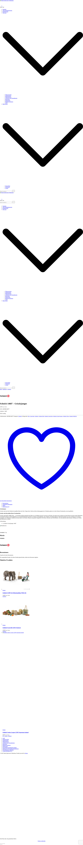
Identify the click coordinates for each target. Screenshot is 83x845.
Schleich (9, 389)
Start (1, 389)
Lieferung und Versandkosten (11, 98)
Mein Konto (5, 104)
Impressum (7, 99)
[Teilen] (3, 843)
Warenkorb (7, 187)
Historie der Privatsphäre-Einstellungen (11, 748)
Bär (28, 416)
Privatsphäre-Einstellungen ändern (10, 747)
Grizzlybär (32, 416)
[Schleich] (5, 400)
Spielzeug (5, 389)
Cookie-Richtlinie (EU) (7, 751)
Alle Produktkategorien (7, 10)
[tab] (43, 503)
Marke (4, 505)
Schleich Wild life (73, 416)
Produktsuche (5, 11)
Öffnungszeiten (8, 94)
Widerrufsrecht (8, 97)
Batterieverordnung (9, 101)
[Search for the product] (13, 191)
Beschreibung (5, 503)
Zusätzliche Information (7, 504)
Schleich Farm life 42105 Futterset (12, 627)
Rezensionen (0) (6, 506)
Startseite (4, 9)
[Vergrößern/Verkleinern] (0, 843)
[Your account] (1, 4)
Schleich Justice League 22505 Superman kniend (16, 732)
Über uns (4, 12)
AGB (6, 102)
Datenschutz (7, 100)
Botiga (26, 753)
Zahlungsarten (8, 95)
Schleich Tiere (66, 416)
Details (4, 590)
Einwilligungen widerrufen (8, 749)
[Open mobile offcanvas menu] (0, 193)
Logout (6, 188)
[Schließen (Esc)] (4, 843)
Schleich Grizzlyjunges (58, 416)
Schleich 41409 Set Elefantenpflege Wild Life (14, 593)
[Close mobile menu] (0, 203)
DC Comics (5, 736)
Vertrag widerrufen (41, 841)
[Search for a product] (1, 2)
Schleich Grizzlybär (48, 416)
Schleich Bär (41, 416)
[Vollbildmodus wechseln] (1, 843)
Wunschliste (7, 186)
